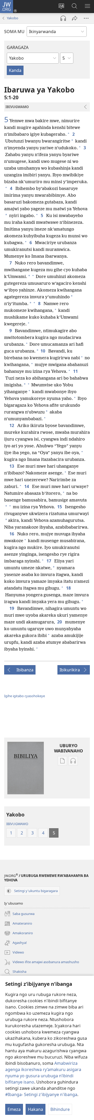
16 (12, 534)
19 (12, 608)
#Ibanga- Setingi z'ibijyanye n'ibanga (41, 1094)
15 (60, 507)
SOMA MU (14, 31)
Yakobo (12, 18)
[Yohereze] (74, 18)
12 (12, 425)
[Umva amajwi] (63, 18)
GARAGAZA (17, 47)
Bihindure (60, 1109)
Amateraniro (18, 924)
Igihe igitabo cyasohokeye (24, 696)
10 (43, 351)
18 (69, 588)
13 (12, 466)
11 (76, 371)
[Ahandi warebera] (86, 18)
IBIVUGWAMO (17, 823)
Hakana (35, 1109)
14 (27, 486)
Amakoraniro (18, 933)
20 (60, 622)
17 (49, 561)
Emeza (14, 1109)
